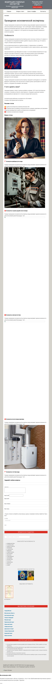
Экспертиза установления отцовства (17, 653)
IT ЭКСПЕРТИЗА (10, 549)
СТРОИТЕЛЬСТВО (10, 545)
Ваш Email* (6, 495)
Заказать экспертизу (37, 7)
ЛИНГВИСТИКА (10, 559)
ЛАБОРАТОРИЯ (10, 562)
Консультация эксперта (26, 640)
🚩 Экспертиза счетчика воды (12, 472)
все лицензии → (7, 599)
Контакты (43, 11)
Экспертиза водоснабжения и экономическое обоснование (18, 98)
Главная (9, 11)
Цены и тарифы (31, 11)
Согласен (1, 683)
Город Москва (8, 610)
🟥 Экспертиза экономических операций (13, 112)
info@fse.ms (37, 5)
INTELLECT (9, 563)
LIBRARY (8, 565)
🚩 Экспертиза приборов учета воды (13, 161)
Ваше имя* (6, 498)
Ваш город (6, 508)
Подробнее (21, 680)
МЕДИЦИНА (9, 550)
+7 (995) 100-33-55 (37, 3)
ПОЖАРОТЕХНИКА (10, 552)
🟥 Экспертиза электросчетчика (12, 315)
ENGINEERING (9, 547)
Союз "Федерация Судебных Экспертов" (25, 666)
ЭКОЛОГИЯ (9, 555)
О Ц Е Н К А (9, 560)
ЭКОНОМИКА (6, 15)
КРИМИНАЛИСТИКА (11, 543)
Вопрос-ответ (20, 11)
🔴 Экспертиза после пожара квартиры (14, 419)
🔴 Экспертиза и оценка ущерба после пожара (16, 210)
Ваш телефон (7, 503)
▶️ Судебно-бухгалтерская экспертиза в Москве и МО (16, 106)
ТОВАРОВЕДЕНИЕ (10, 556)
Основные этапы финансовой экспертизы (13, 100)
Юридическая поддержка (26, 532)
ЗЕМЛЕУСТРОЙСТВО (11, 546)
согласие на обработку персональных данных (18, 514)
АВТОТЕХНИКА (10, 553)
